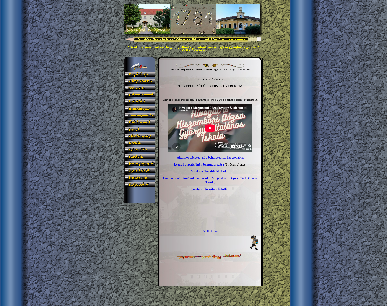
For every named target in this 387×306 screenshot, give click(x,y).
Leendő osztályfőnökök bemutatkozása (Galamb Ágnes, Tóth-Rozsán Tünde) (210, 180)
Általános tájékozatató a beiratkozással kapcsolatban (210, 157)
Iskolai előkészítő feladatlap (210, 171)
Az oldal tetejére (210, 231)
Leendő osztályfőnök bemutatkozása (199, 164)
